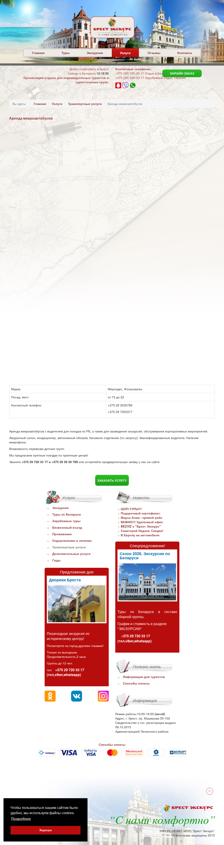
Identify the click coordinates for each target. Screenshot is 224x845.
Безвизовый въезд (67, 527)
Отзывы (154, 53)
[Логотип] (112, 38)
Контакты (184, 53)
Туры (65, 53)
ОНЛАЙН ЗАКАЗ (182, 73)
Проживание (62, 534)
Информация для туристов (144, 676)
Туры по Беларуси (66, 514)
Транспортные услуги (69, 547)
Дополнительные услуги (71, 553)
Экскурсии (95, 53)
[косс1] (147, 581)
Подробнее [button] (21, 819)
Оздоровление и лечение (72, 540)
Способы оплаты (136, 683)
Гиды (56, 560)
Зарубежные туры (66, 521)
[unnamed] (77, 603)
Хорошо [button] (45, 830)
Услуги (125, 53)
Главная (38, 53)
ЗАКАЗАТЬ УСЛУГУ (112, 480)
